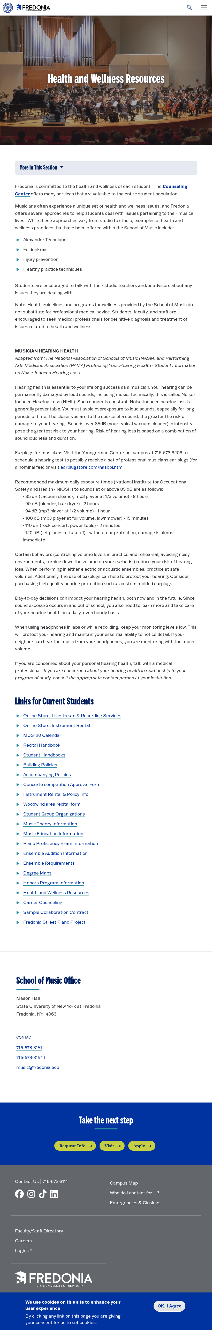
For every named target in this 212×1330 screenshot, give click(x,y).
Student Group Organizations (54, 814)
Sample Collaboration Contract (55, 912)
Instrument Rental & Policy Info (55, 794)
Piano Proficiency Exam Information (60, 843)
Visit (109, 1146)
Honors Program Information (53, 882)
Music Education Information (53, 833)
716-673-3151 (29, 1047)
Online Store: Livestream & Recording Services (72, 715)
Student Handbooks (44, 755)
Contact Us (27, 1181)
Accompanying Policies (47, 774)
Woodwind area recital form (52, 804)
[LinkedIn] (55, 1193)
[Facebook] (20, 1193)
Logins (22, 1250)
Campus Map (124, 1183)
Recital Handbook (41, 745)
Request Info (72, 1146)
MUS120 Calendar (42, 735)
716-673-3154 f (31, 1057)
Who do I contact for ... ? (134, 1192)
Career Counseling (42, 902)
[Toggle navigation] (204, 7)
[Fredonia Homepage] (26, 6)
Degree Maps (37, 873)
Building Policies (40, 764)
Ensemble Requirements (49, 863)
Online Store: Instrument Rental (56, 725)
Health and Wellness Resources (56, 892)
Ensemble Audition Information (55, 853)
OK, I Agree (169, 1306)
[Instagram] (32, 1193)
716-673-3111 (55, 1181)
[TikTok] (44, 1193)
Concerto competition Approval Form (62, 784)
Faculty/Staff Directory (39, 1230)
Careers (23, 1240)
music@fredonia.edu (37, 1067)
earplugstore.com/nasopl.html (92, 467)
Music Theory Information (50, 823)
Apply (139, 1146)
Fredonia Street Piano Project (54, 922)
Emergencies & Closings (135, 1202)
